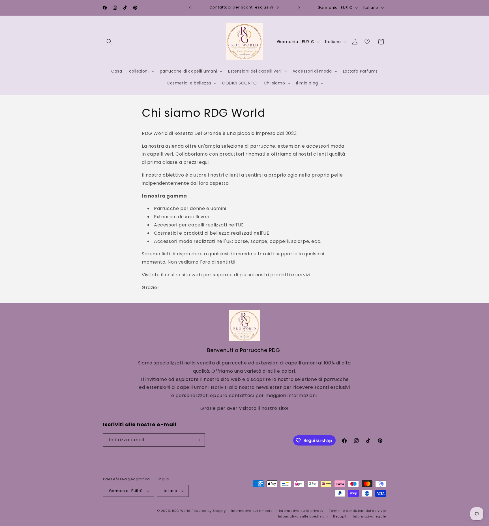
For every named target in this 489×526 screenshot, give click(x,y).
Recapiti (340, 516)
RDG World (181, 510)
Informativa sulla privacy (301, 510)
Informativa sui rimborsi (252, 510)
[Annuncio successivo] (299, 7)
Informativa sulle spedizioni (303, 516)
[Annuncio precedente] (190, 7)
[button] (109, 41)
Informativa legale (369, 516)
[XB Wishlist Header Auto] (367, 41)
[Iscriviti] (198, 440)
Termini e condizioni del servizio (357, 510)
